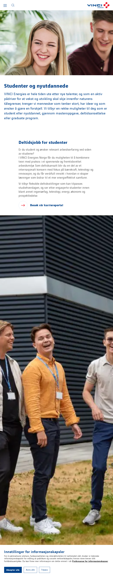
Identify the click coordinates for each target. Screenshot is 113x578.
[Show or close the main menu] (5, 5)
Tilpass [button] (44, 569)
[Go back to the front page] (65, 5)
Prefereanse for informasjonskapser (90, 561)
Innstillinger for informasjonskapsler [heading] (34, 551)
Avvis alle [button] (30, 569)
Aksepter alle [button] (13, 569)
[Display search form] (13, 5)
